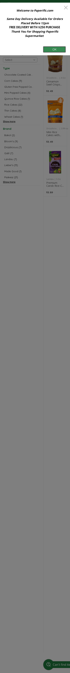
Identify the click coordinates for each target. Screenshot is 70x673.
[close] (66, 8)
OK (54, 49)
